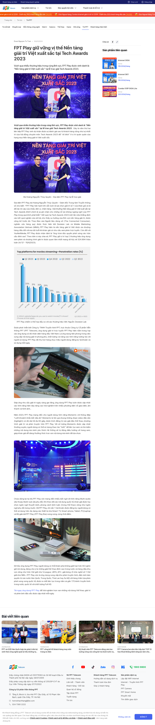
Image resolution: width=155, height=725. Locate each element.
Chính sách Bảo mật (86, 718)
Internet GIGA (124, 60)
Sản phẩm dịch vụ (28, 8)
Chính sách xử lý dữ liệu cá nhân (62, 718)
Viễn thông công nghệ (31, 27)
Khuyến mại (16, 27)
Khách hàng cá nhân (10, 2)
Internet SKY (123, 74)
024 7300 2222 (19, 704)
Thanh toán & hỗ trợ (91, 8)
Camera (52, 27)
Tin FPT (29, 20)
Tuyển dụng (71, 697)
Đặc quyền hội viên (65, 8)
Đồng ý (143, 717)
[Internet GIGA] (109, 63)
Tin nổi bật (6, 27)
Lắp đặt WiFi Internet (130, 678)
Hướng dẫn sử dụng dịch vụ (106, 678)
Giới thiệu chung (73, 678)
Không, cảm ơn (124, 717)
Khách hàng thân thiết (99, 27)
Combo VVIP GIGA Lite (127, 88)
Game (69, 27)
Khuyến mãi (126, 696)
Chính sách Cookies (38, 718)
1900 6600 (140, 667)
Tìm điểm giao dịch (129, 699)
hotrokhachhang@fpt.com (23, 701)
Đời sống (76, 27)
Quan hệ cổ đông (73, 689)
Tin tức (49, 8)
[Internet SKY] (109, 77)
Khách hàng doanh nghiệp (30, 2)
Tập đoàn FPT (72, 693)
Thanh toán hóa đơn (102, 682)
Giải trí (44, 27)
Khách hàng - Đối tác (75, 686)
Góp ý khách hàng (101, 686)
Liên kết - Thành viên (75, 682)
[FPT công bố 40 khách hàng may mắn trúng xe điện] (58, 632)
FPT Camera (126, 688)
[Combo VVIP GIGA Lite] (109, 91)
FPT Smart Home (128, 692)
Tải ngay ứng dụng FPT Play (26, 590)
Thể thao (60, 27)
